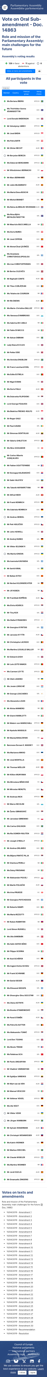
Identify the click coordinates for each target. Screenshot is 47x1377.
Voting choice (38, 93)
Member (6, 93)
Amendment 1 (25, 1212)
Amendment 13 (26, 1259)
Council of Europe (23, 1344)
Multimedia (34, 1354)
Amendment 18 (26, 1278)
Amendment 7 (25, 1235)
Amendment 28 (26, 1318)
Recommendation (27, 1329)
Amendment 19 (26, 1282)
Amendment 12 (26, 1255)
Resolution (24, 1333)
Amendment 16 (26, 1271)
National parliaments (23, 1347)
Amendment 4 (25, 1224)
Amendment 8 (25, 1239)
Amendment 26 (26, 1310)
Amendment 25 (26, 1306)
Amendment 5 (25, 1228)
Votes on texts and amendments (20, 71)
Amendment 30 (26, 1325)
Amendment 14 (26, 1263)
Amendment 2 (25, 1216)
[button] (39, 71)
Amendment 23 (26, 1298)
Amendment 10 (26, 1247)
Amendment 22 (26, 1294)
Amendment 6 (25, 1232)
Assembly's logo (16, 1354)
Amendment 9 (25, 1243)
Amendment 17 (26, 1275)
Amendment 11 (26, 1251)
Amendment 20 (26, 1286)
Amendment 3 (25, 1220)
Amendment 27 (26, 1314)
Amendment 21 (26, 1290)
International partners (23, 1351)
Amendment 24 (26, 1302)
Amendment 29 (26, 1321)
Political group (27, 93)
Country (16, 93)
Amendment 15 (26, 1267)
